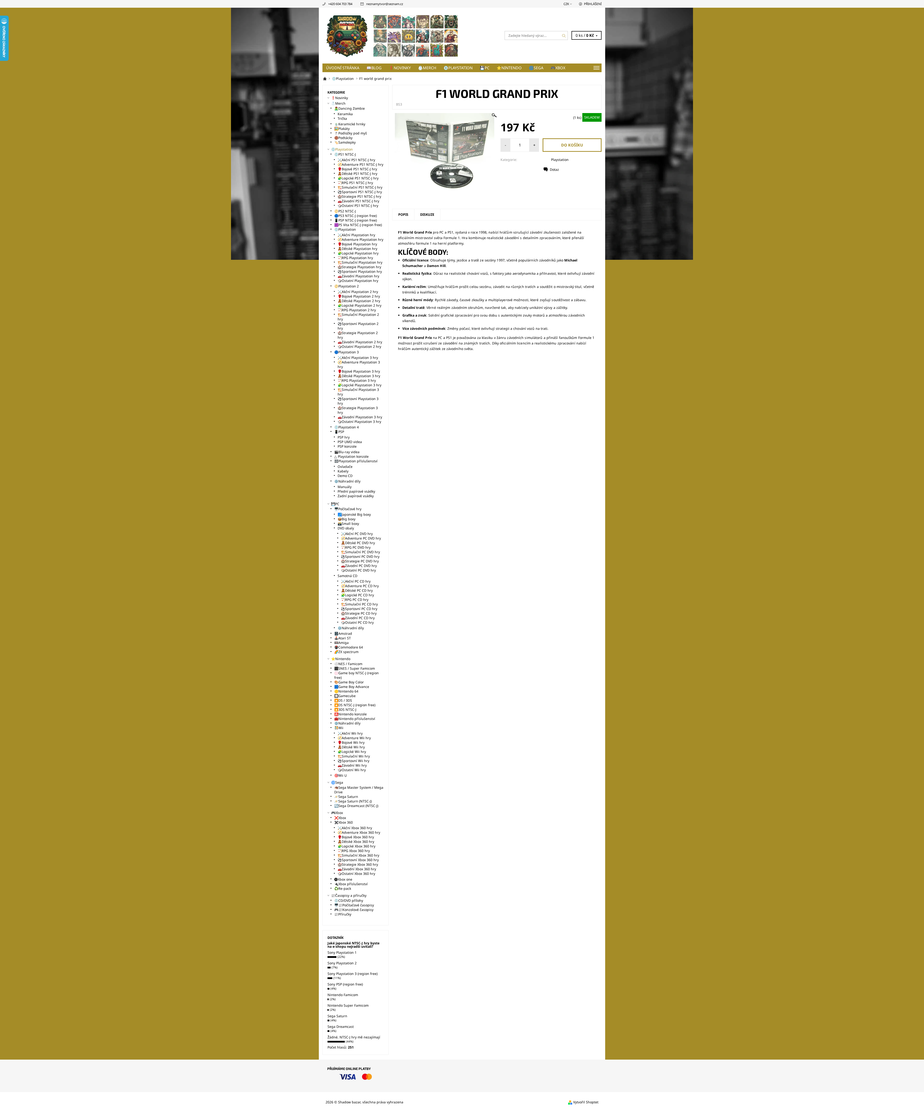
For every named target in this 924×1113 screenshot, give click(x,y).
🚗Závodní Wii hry (352, 765)
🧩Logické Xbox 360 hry (356, 846)
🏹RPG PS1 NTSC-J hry (355, 182)
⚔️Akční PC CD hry (356, 581)
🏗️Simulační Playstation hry (360, 262)
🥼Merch (427, 67)
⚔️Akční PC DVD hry (357, 533)
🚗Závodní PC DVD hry (359, 565)
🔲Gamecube (345, 695)
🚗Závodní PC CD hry (358, 618)
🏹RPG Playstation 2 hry (357, 310)
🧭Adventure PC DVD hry (361, 538)
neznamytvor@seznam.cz (384, 4)
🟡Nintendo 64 (346, 691)
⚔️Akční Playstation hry (356, 235)
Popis (403, 214)
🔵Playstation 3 (346, 352)
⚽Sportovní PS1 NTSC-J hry (360, 192)
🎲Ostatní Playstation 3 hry (359, 421)
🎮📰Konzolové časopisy (353, 909)
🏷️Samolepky (345, 142)
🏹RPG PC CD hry (354, 599)
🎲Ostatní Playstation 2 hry (359, 346)
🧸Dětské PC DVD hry (358, 543)
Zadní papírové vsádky (356, 496)
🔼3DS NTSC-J (345, 709)
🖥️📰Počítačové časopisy (354, 905)
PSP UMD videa (350, 441)
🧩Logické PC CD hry (357, 595)
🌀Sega (536, 67)
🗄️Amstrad (343, 633)
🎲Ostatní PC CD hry (357, 622)
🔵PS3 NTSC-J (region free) (355, 215)
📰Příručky (342, 914)
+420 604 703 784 (340, 4)
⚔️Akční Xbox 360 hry (355, 828)
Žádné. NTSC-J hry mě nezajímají (353, 1037)
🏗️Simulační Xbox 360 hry (358, 855)
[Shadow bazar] (392, 35)
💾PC (484, 67)
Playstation (560, 159)
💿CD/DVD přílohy (348, 900)
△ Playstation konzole (351, 456)
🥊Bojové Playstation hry (357, 244)
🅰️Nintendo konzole (350, 714)
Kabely (343, 471)
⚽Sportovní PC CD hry (359, 608)
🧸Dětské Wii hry (351, 747)
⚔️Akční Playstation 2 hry (358, 291)
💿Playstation (458, 67)
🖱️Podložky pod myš (350, 133)
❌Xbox (340, 817)
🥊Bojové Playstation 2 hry (359, 296)
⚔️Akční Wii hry (350, 733)
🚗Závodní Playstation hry (358, 276)
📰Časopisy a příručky (348, 895)
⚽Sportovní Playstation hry (360, 271)
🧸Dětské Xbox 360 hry (356, 841)
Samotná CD (347, 575)
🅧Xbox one (343, 879)
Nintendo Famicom (342, 994)
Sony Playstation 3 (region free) (352, 973)
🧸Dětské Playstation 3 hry (359, 376)
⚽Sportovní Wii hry (353, 760)
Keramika (345, 114)
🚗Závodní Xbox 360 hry (357, 869)
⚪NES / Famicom (348, 663)
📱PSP (339, 431)
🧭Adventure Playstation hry (360, 239)
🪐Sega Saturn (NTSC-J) (353, 801)
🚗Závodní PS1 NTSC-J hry (358, 201)
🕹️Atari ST (342, 638)
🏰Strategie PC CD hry (359, 613)
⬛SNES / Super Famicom (354, 668)
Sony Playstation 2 (342, 963)
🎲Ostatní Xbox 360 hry (356, 873)
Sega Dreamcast (340, 1026)
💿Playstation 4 (346, 427)
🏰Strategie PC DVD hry (360, 561)
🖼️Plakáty (342, 128)
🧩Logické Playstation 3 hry (359, 385)
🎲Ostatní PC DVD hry (358, 570)
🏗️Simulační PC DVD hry (360, 552)
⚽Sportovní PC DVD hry (360, 556)
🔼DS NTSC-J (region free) (354, 705)
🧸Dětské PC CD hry (357, 590)
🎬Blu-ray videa (346, 452)
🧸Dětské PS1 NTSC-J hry (357, 173)
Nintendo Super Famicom (348, 1005)
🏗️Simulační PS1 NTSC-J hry (360, 187)
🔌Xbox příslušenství (351, 884)
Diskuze (427, 214)
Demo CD (345, 475)
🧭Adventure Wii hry (354, 738)
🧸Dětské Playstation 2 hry (359, 301)
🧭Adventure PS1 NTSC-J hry (360, 164)
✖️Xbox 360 (343, 822)
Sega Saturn (337, 1016)
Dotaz (554, 169)
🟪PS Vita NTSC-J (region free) (358, 225)
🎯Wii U (340, 775)
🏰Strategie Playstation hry (359, 267)
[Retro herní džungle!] (325, 78)
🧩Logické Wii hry (352, 751)
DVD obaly (346, 528)
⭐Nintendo (509, 67)
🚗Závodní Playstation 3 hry (360, 417)
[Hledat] (564, 35)
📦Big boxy (346, 519)
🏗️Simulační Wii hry (354, 756)
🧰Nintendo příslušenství (354, 718)
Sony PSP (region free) (345, 984)
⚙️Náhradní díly (347, 481)
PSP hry (344, 437)
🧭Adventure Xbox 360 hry (359, 832)
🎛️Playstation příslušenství (356, 461)
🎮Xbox (558, 67)
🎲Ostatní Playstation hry (358, 280)
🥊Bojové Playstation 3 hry (359, 371)
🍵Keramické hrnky (349, 124)
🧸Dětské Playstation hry (357, 248)
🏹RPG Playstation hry (355, 257)
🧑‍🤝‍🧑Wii (338, 727)
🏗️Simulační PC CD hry (359, 604)
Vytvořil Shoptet (585, 1102)
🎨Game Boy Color (349, 682)
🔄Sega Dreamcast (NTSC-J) (356, 805)
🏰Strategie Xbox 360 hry (358, 864)
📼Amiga (341, 642)
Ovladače (345, 466)
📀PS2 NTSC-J (345, 211)
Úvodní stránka (342, 67)
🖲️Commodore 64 (348, 647)
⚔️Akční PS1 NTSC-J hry (356, 160)
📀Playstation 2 (346, 286)
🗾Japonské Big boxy (354, 514)
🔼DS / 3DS (343, 700)
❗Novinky (400, 67)
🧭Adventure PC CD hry (360, 586)
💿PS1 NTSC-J (345, 154)
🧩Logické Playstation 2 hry (359, 305)
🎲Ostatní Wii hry (352, 770)
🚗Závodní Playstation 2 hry (360, 342)
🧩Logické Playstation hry (358, 253)
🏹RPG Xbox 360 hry (354, 850)
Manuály (345, 486)
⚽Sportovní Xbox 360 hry (358, 860)
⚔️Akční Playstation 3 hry (358, 357)
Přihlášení (593, 4)
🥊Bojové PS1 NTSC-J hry (357, 169)
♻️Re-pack (342, 888)
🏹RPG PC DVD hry (356, 547)
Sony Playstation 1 (342, 952)
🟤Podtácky (343, 137)
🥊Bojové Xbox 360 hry (356, 837)
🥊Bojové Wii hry (351, 742)
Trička (342, 118)
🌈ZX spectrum (346, 651)
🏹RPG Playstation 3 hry (357, 380)
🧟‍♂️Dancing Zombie (349, 108)
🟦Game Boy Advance (351, 686)
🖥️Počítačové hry (347, 509)
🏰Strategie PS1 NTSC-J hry (359, 196)
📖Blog (374, 67)
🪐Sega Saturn (346, 796)
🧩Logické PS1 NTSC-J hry (358, 178)
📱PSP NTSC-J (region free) (355, 220)
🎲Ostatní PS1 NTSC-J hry (358, 205)
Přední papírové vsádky (356, 491)
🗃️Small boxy (348, 523)
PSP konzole (347, 446)
